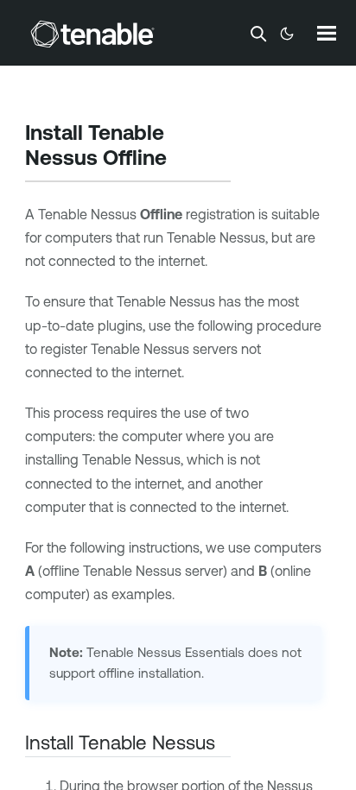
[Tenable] (92, 33)
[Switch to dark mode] (287, 33)
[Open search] (258, 33)
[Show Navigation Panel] (326, 33)
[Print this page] (181, 159)
